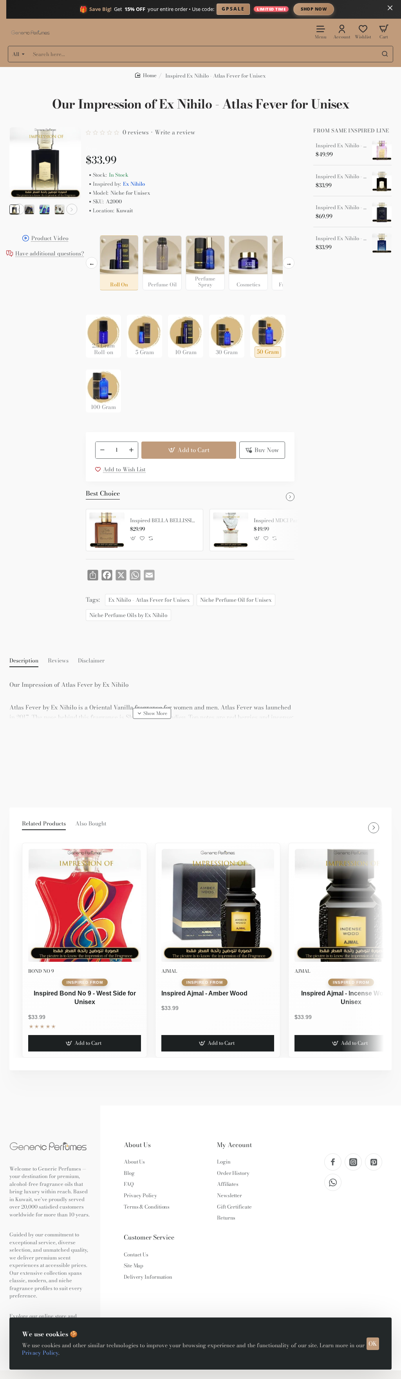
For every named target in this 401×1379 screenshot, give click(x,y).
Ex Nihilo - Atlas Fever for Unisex (149, 600)
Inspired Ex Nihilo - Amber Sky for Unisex (341, 176)
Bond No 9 (41, 971)
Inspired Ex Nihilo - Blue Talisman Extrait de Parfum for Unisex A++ (341, 207)
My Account (234, 1145)
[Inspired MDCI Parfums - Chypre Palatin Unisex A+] (230, 530)
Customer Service (149, 1237)
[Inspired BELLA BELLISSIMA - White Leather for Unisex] (107, 530)
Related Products (44, 824)
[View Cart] (384, 31)
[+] (131, 450)
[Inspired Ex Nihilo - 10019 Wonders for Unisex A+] (382, 150)
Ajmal (169, 971)
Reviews (58, 661)
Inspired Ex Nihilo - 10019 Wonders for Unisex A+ (341, 145)
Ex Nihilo (134, 184)
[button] (18, 209)
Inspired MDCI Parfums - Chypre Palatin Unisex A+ (287, 520)
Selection (99, 229)
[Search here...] (385, 54)
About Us (137, 1145)
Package (98, 302)
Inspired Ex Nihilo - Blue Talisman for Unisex (341, 238)
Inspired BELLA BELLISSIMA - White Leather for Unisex (163, 520)
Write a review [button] (175, 132)
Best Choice (103, 493)
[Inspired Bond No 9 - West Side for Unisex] (84, 905)
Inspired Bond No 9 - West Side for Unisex (85, 997)
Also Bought (91, 824)
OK (372, 1343)
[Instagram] (353, 1162)
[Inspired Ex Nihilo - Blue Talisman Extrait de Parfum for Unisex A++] (382, 212)
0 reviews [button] (136, 132)
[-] (102, 450)
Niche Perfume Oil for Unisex (236, 600)
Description (23, 661)
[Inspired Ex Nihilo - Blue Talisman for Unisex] (382, 243)
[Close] (390, 8)
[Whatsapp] (332, 1182)
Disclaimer (91, 661)
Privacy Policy (40, 1352)
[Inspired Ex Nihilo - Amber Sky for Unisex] (382, 181)
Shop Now (314, 9)
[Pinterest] (373, 1162)
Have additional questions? (49, 254)
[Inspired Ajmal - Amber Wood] (217, 905)
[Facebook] (332, 1162)
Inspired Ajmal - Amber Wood (204, 993)
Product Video (50, 239)
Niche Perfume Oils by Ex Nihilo (128, 615)
